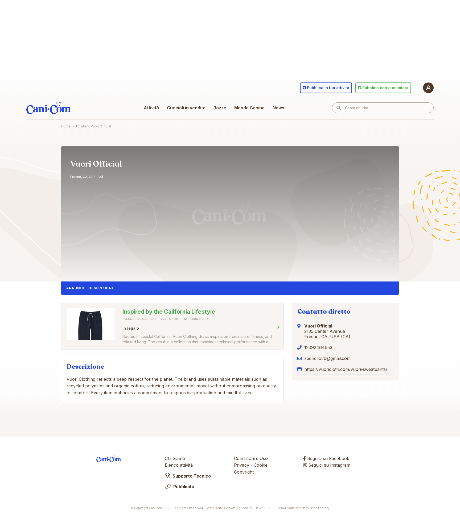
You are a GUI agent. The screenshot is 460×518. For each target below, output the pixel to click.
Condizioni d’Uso (251, 458)
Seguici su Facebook (327, 458)
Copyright (244, 472)
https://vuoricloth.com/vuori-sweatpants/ (345, 369)
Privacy (241, 465)
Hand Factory (319, 508)
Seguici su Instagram (328, 465)
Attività (151, 107)
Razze (219, 107)
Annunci (75, 288)
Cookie (261, 465)
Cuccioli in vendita (186, 107)
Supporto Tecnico (191, 476)
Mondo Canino (249, 107)
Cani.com (49, 107)
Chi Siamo (175, 458)
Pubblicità (183, 486)
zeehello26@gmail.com (327, 358)
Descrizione (101, 288)
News (278, 107)
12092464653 (318, 347)
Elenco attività (179, 465)
